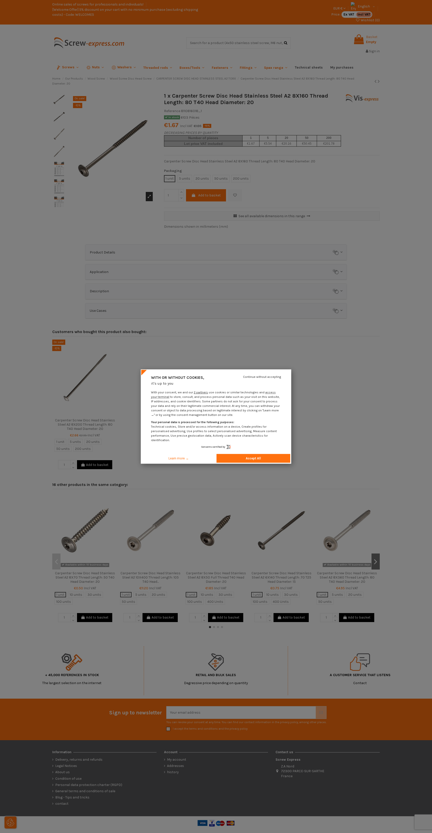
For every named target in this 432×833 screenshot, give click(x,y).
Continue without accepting (262, 377)
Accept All (253, 458)
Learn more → (178, 458)
